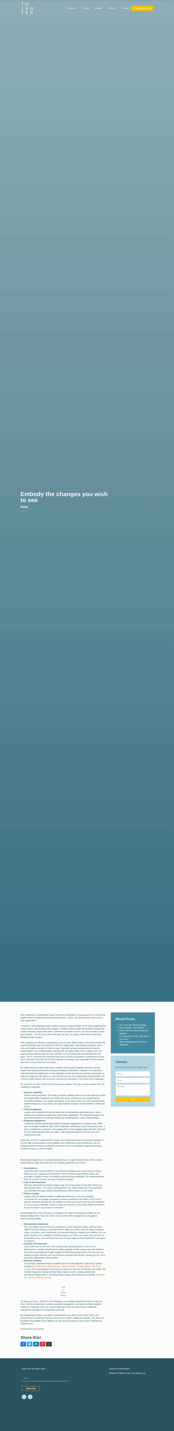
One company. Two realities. (131, 1028)
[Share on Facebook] (23, 1344)
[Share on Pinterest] (42, 1344)
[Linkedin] (24, 1396)
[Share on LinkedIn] (36, 1344)
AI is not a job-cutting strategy (132, 1025)
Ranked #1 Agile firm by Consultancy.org (127, 1373)
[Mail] (49, 1344)
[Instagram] (30, 1396)
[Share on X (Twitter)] (30, 1344)
